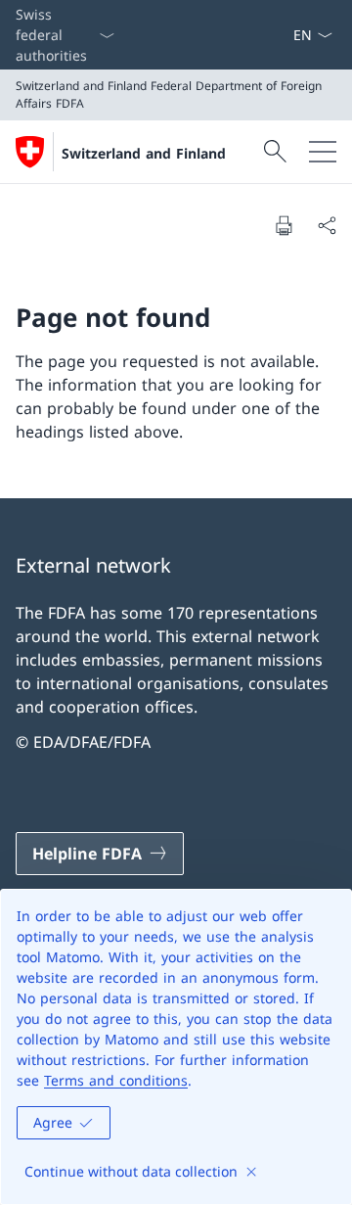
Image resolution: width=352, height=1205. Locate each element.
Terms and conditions (116, 1080)
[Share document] (326, 225)
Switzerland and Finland (144, 153)
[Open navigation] (322, 151)
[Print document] (283, 225)
